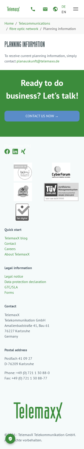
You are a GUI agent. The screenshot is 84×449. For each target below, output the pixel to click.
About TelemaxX (17, 254)
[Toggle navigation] (76, 9)
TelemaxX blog (16, 238)
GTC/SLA (11, 287)
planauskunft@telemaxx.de (38, 61)
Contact (10, 243)
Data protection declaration (25, 281)
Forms (9, 292)
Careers (10, 249)
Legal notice (13, 276)
